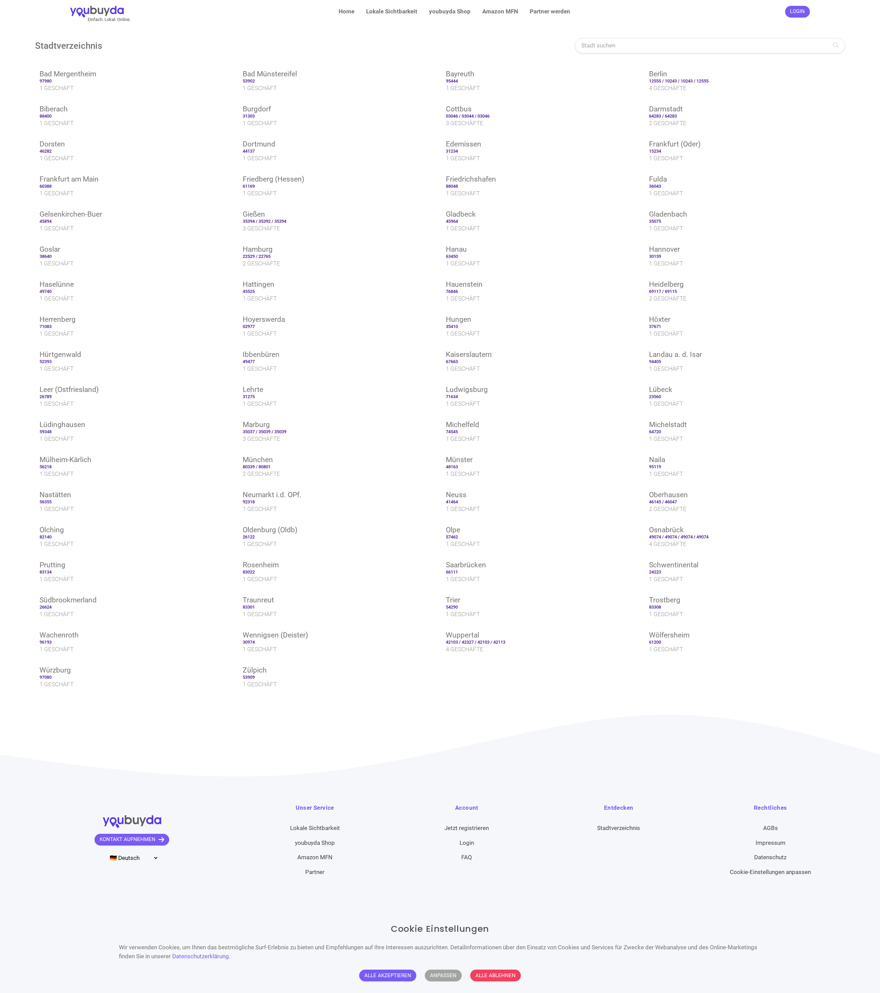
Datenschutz (770, 857)
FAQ (466, 857)
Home (346, 11)
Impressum (770, 842)
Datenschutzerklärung (200, 956)
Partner (314, 872)
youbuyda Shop (450, 11)
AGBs (770, 828)
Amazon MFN (500, 11)
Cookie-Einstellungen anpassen (770, 872)
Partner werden (550, 11)
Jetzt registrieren (466, 828)
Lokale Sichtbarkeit (391, 11)
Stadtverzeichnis (618, 828)
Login (467, 842)
